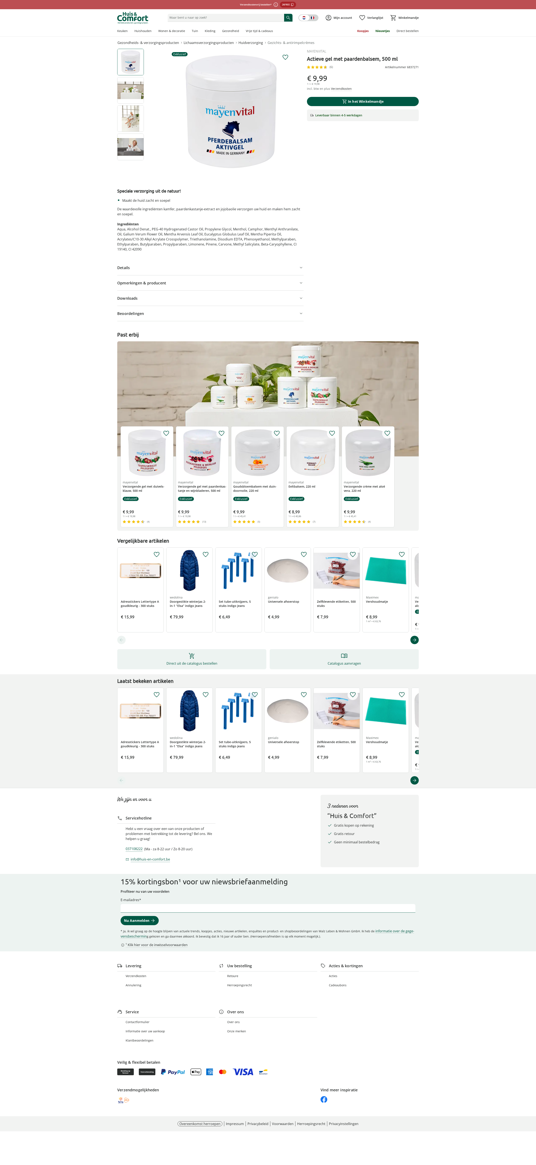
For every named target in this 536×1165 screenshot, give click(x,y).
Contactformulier (137, 1022)
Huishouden (143, 31)
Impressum (235, 1123)
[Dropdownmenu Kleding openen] (217, 31)
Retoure (232, 976)
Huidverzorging (250, 42)
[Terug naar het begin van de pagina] (531, 1135)
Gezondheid (230, 31)
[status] (225, 17)
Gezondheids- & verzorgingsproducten (148, 42)
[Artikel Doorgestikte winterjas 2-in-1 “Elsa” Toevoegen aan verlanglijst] (205, 554)
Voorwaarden (283, 1123)
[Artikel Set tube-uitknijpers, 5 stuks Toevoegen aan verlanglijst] (255, 554)
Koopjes (363, 31)
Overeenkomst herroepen (199, 1123)
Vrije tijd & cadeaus (259, 31)
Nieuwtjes (382, 31)
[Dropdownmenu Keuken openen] (129, 31)
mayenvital (316, 51)
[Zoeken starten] (288, 17)
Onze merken (236, 1031)
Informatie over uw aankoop (145, 1031)
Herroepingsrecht (239, 985)
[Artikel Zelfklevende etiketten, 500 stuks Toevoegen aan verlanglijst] (353, 554)
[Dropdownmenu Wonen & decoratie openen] (186, 31)
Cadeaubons (338, 985)
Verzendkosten (136, 976)
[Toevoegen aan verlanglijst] (285, 57)
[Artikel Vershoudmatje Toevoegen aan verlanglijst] (402, 554)
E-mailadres (130, 900)
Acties (333, 976)
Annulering (133, 985)
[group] (231, 111)
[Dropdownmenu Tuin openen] (199, 31)
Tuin (195, 31)
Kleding (210, 31)
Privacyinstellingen (343, 1123)
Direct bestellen (408, 31)
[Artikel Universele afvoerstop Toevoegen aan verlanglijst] (304, 554)
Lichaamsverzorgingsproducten (209, 42)
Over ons (233, 1022)
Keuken (122, 31)
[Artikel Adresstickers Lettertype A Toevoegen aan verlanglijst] (156, 554)
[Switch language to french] (308, 18)
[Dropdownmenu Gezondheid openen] (240, 31)
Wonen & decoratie (171, 31)
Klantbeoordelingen (139, 1040)
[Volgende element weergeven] (414, 640)
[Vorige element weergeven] (121, 640)
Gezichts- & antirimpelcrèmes (291, 42)
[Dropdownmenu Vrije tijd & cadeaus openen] (274, 31)
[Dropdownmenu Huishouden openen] (153, 31)
